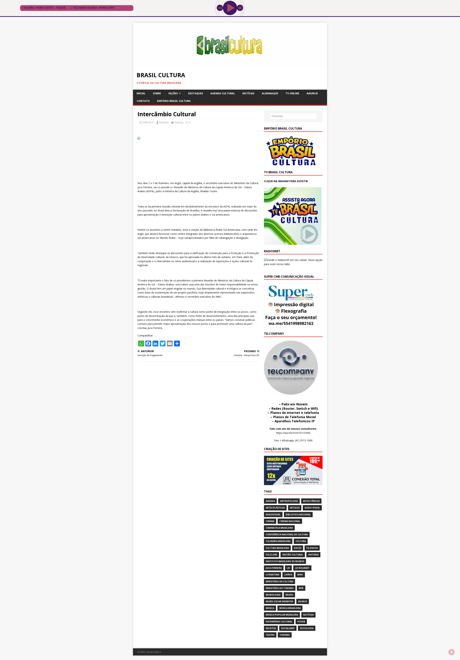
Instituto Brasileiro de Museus (285, 561)
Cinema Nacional (289, 521)
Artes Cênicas (311, 501)
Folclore (271, 554)
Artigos (295, 507)
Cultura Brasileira (277, 548)
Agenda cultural (222, 93)
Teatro (270, 634)
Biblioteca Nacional (298, 514)
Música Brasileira (290, 608)
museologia (273, 594)
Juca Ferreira (274, 567)
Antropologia (289, 501)
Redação (164, 122)
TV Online (292, 93)
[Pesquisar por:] (293, 116)
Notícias (248, 93)
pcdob (301, 621)
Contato (143, 101)
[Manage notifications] (451, 652)
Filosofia (312, 548)
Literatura (272, 574)
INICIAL (141, 93)
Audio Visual (312, 507)
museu (289, 594)
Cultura (301, 541)
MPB (301, 588)
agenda (270, 501)
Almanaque (270, 93)
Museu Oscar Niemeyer (279, 601)
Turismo (285, 634)
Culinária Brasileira (278, 541)
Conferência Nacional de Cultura (287, 534)
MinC (300, 574)
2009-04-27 (148, 122)
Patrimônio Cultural (279, 621)
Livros (288, 574)
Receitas (271, 628)
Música (270, 608)
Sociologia (307, 628)
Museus (302, 601)
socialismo (288, 628)
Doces (297, 548)
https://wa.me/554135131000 (293, 433)
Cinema (270, 521)
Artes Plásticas (275, 507)
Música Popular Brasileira (282, 614)
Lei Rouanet (302, 567)
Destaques (195, 93)
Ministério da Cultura (279, 581)
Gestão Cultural (292, 554)
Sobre (157, 93)
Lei (288, 567)
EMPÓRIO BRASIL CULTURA (174, 101)
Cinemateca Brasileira (279, 527)
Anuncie (312, 93)
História (313, 554)
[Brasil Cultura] (230, 65)
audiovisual (273, 514)
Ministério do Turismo (280, 588)
